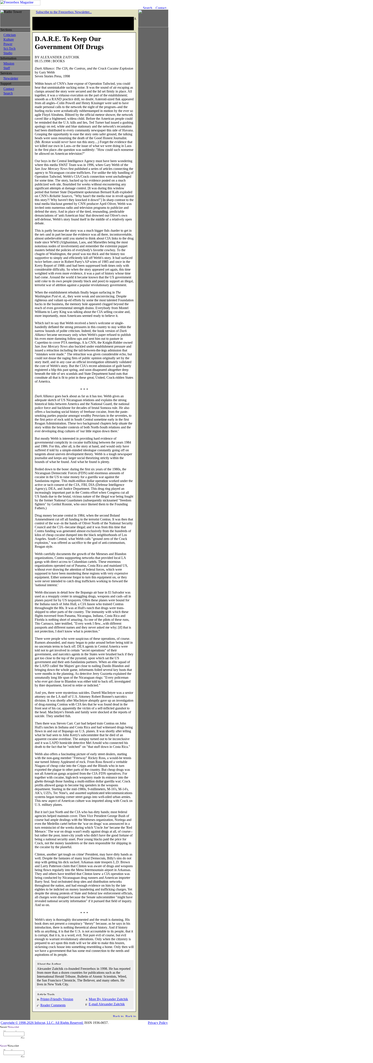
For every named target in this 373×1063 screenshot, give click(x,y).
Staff (6, 68)
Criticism (9, 35)
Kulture (8, 39)
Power (7, 44)
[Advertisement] (83, 23)
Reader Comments (53, 1005)
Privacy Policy (158, 1023)
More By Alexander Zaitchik (108, 999)
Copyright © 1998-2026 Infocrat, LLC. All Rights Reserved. (42, 1023)
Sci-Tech (9, 48)
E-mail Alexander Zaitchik (107, 1004)
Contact (8, 89)
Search (8, 93)
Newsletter (10, 78)
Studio (7, 53)
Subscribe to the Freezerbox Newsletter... (64, 12)
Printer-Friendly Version (56, 999)
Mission (8, 63)
